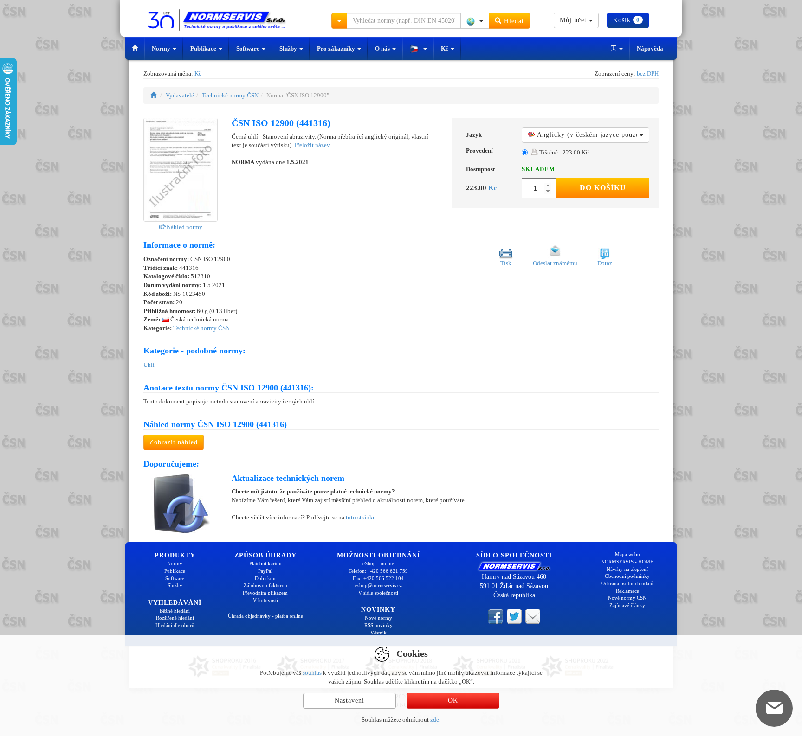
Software (248, 48)
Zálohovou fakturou (265, 585)
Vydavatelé (180, 95)
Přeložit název (312, 144)
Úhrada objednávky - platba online (265, 616)
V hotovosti (265, 600)
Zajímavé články (627, 605)
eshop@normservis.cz (378, 585)
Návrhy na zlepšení (627, 569)
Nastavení (349, 700)
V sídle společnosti (378, 592)
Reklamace (627, 591)
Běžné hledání (175, 611)
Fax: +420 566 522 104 (378, 578)
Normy (162, 48)
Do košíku (603, 188)
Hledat (513, 21)
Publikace (204, 48)
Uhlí (149, 364)
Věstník (378, 632)
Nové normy (378, 618)
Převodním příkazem (265, 592)
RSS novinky (378, 625)
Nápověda (650, 48)
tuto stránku (361, 517)
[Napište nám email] (532, 615)
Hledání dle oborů (174, 625)
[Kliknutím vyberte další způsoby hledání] (339, 21)
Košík (626, 20)
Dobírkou (265, 578)
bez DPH (648, 73)
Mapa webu (627, 554)
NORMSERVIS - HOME (627, 561)
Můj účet (574, 20)
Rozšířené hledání (175, 618)
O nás (383, 48)
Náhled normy (183, 227)
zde (434, 719)
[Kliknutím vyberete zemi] (474, 21)
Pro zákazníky (336, 48)
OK (453, 700)
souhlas (312, 672)
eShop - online (378, 563)
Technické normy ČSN (230, 95)
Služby (288, 48)
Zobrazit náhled (173, 442)
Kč (445, 48)
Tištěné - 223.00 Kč (563, 152)
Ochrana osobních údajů (627, 583)
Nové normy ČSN (627, 598)
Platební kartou (265, 563)
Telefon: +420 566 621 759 (378, 571)
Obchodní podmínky (627, 576)
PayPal (265, 571)
